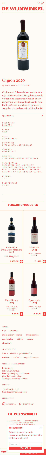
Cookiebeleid (14, 421)
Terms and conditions (23, 422)
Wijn (4, 330)
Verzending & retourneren (23, 424)
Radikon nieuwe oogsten (12, 335)
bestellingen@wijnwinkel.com (14, 392)
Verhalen (5, 357)
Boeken (30, 339)
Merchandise (7, 339)
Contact (16, 357)
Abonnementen (32, 335)
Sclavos (7, 125)
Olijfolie (20, 339)
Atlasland (13, 330)
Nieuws (13, 353)
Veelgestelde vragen (31, 357)
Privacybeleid (32, 421)
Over (4, 353)
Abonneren (25, 448)
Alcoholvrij (6, 343)
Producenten (24, 353)
